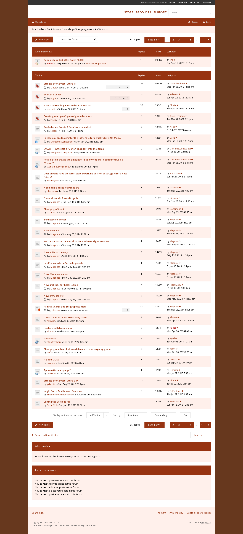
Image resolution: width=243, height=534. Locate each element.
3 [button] (179, 39)
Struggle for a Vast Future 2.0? (61, 380)
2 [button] (173, 39)
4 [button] (185, 39)
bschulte (51, 109)
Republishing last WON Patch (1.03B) (64, 60)
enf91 (50, 352)
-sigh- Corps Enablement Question (63, 391)
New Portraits (51, 230)
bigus (53, 98)
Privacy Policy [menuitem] (176, 512)
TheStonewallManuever (60, 394)
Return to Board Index (47, 435)
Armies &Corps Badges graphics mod (65, 306)
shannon (52, 191)
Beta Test (195, 3)
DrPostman (175, 391)
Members (182, 3)
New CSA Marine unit (56, 274)
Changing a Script (54, 209)
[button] (208, 40)
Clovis (54, 87)
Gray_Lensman (177, 116)
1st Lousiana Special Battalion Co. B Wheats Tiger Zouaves (76, 241)
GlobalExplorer (177, 83)
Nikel (53, 130)
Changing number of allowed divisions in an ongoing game (77, 349)
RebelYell (52, 405)
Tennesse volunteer (55, 219)
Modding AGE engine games (78, 29)
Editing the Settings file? (58, 401)
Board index (38, 29)
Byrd (172, 338)
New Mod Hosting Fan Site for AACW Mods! (68, 105)
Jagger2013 (175, 284)
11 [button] (202, 39)
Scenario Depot (52, 94)
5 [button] (190, 39)
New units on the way (56, 252)
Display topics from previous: (76, 415)
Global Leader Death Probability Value (65, 317)
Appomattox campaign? (57, 370)
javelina (51, 363)
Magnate (55, 202)
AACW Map (50, 338)
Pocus (50, 63)
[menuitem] (207, 22)
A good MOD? (51, 359)
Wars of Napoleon (96, 63)
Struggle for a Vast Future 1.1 (60, 83)
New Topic (44, 39)
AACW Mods (101, 29)
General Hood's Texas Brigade (61, 198)
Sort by (125, 415)
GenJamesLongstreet (62, 141)
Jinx (171, 59)
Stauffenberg (54, 342)
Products (143, 12)
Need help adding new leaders (61, 187)
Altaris (173, 380)
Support (160, 12)
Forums (207, 3)
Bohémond (175, 208)
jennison (51, 373)
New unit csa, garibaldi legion (61, 284)
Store (128, 12)
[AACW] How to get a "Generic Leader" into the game (74, 148)
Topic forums (54, 29)
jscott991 (51, 212)
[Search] (209, 12)
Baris (172, 137)
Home (172, 3)
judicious (55, 310)
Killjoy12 (174, 94)
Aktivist (51, 320)
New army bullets (54, 295)
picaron (174, 198)
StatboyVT (52, 180)
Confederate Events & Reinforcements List (67, 127)
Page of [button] (154, 39)
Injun (53, 119)
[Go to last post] (174, 60)
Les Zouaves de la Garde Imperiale (63, 263)
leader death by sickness (58, 328)
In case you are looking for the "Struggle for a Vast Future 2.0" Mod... (82, 137)
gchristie (51, 384)
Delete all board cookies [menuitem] (199, 512)
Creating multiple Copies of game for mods (68, 116)
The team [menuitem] (161, 512)
